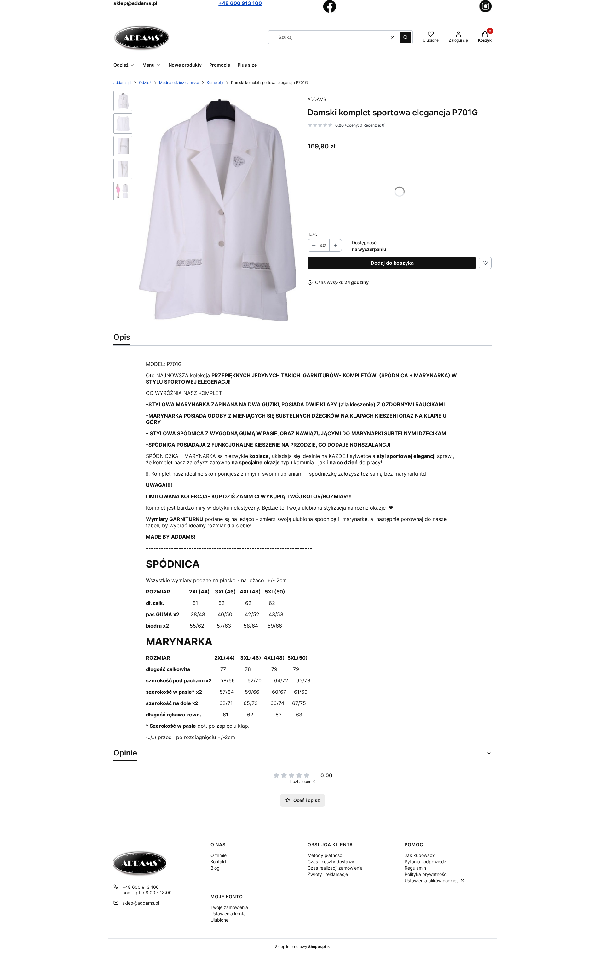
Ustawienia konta (228, 913)
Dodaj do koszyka (392, 263)
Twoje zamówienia (229, 907)
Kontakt (218, 861)
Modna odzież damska (179, 82)
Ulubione (219, 920)
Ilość (312, 234)
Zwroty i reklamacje (328, 874)
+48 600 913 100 (240, 3)
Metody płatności (325, 855)
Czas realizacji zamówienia (335, 868)
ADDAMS (317, 99)
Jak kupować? (420, 855)
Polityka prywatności (426, 874)
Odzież (145, 82)
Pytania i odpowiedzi (426, 861)
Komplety (215, 82)
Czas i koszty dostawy (331, 861)
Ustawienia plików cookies (432, 880)
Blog (215, 868)
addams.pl (122, 82)
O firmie (218, 855)
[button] (405, 37)
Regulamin (415, 868)
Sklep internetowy (300, 946)
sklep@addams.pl (140, 903)
